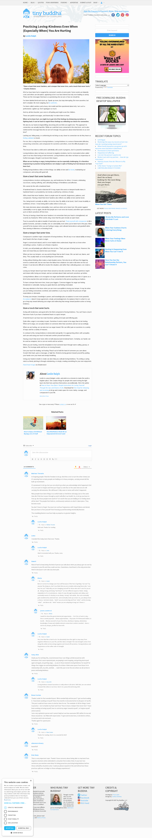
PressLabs (116, 795)
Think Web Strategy (117, 805)
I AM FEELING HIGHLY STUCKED (109, 168)
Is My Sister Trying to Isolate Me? (110, 166)
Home (25, 3)
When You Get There (103, 204)
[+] (56, 459)
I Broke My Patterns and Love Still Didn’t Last (117, 218)
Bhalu (50, 613)
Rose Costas (36, 695)
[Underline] (38, 459)
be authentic (53, 103)
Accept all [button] (10, 828)
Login (90, 446)
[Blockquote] (49, 459)
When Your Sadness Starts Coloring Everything (115, 229)
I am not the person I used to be (109, 155)
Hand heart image (29, 365)
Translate (110, 87)
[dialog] (17, 807)
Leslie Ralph (31, 36)
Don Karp (35, 755)
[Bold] (32, 459)
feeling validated (28, 138)
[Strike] (41, 459)
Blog (33, 3)
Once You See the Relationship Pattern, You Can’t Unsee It (115, 262)
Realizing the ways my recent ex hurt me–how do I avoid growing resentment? (111, 143)
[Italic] (35, 459)
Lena (47, 550)
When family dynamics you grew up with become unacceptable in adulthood (111, 147)
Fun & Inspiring (52, 3)
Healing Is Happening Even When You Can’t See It (116, 250)
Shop (95, 3)
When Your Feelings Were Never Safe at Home (115, 239)
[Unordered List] (47, 459)
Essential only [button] (23, 828)
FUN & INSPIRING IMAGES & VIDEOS (115, 208)
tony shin (48, 682)
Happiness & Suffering (106, 153)
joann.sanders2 (46, 611)
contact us (63, 404)
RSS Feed (84, 803)
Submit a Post (85, 3)
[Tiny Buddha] (42, 18)
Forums (64, 3)
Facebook (84, 797)
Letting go (101, 140)
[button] (17, 803)
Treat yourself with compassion (76, 221)
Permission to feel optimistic (108, 151)
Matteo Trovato (37, 473)
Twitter (83, 795)
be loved (71, 170)
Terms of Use (41, 818)
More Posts (46, 396)
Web (41, 396)
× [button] (31, 780)
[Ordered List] (44, 459)
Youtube (84, 800)
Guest (47, 581)
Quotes (41, 3)
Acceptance (27, 299)
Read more (7, 800)
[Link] (52, 459)
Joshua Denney (117, 796)
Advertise (74, 3)
